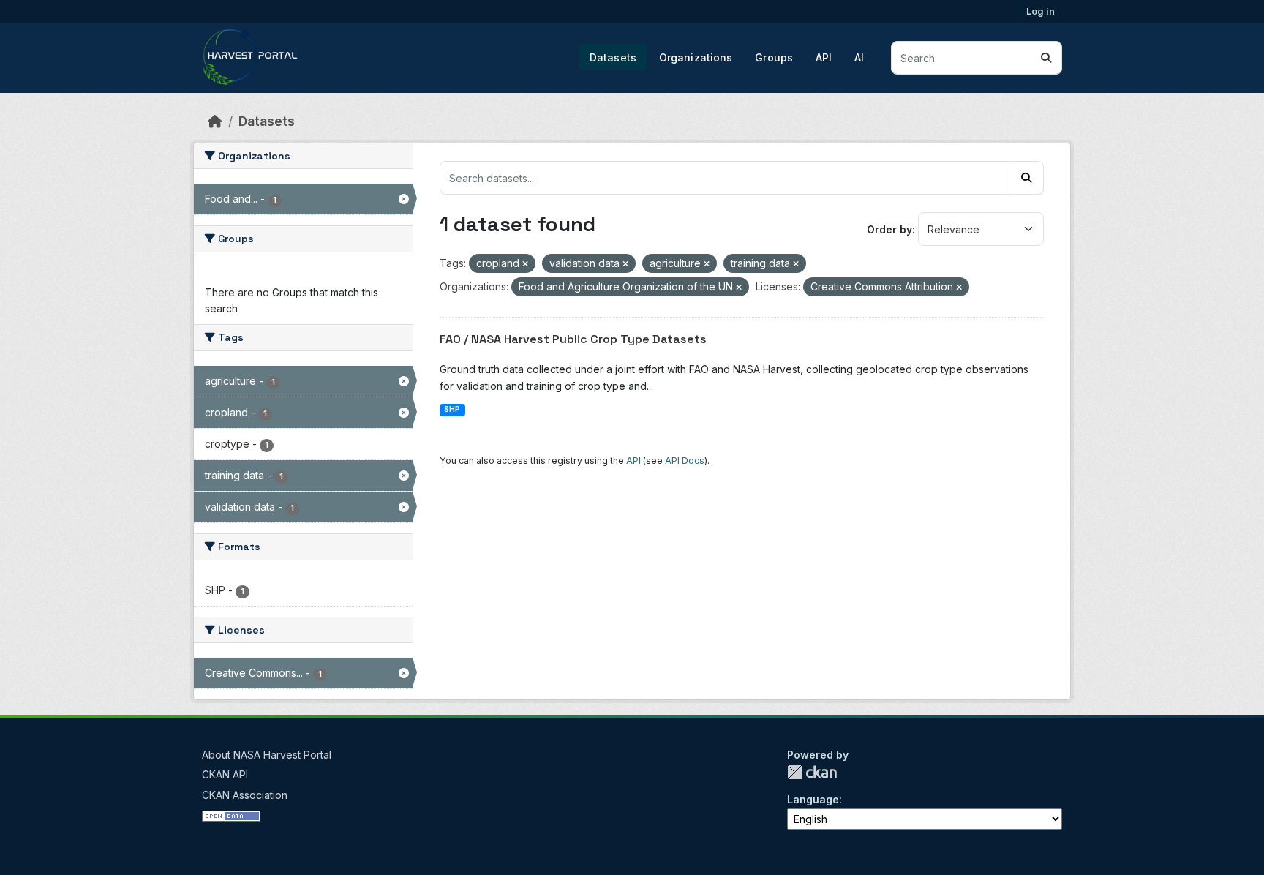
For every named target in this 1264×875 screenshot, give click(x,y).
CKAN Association (244, 795)
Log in (1040, 11)
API (824, 57)
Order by (889, 229)
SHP (452, 409)
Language (813, 799)
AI (859, 57)
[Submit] (1046, 58)
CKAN (812, 772)
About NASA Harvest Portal (266, 754)
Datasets (613, 57)
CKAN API (225, 774)
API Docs (684, 460)
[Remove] (525, 264)
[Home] (215, 121)
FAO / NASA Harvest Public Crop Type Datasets (573, 339)
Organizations (696, 57)
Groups (774, 57)
